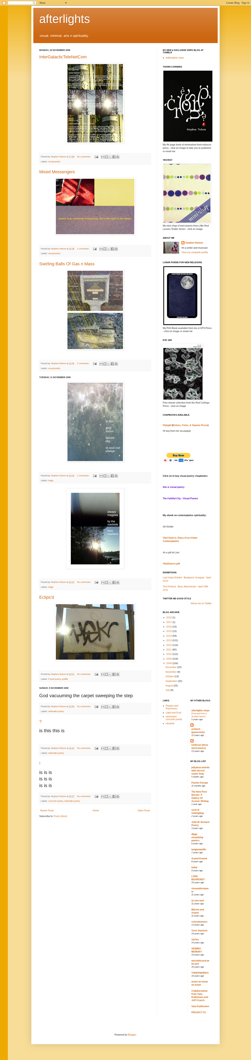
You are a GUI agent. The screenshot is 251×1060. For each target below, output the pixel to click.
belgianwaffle (198, 849)
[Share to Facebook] (114, 157)
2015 (169, 631)
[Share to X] (110, 157)
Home (96, 810)
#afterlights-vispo (175, 57)
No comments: (84, 156)
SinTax (195, 939)
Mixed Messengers (57, 171)
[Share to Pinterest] (118, 157)
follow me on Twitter (201, 603)
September (172, 681)
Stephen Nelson (194, 242)
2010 (169, 654)
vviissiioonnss (199, 921)
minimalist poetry (56, 711)
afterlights (64, 18)
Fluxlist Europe (199, 782)
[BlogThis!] (106, 157)
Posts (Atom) (60, 816)
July (168, 690)
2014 (169, 636)
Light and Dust (173, 712)
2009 (169, 658)
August (170, 685)
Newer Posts (47, 810)
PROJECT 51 (198, 1012)
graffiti (65, 679)
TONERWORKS (200, 973)
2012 (169, 645)
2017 (169, 622)
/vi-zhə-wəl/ (197, 900)
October (170, 676)
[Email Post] (96, 156)
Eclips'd (46, 597)
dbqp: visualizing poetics (197, 837)
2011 (169, 649)
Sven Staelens (199, 930)
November (171, 672)
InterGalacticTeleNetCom (63, 56)
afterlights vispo (200, 710)
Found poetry (54, 679)
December (171, 667)
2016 (169, 626)
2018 (169, 617)
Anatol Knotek (199, 858)
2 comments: (83, 248)
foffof (194, 867)
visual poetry (54, 161)
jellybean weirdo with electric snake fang (200, 770)
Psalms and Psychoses (172, 707)
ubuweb (170, 723)
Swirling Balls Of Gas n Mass (67, 263)
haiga (50, 480)
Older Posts (144, 810)
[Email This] (103, 157)
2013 (169, 640)
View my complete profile (194, 252)
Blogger (132, 1034)
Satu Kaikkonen (200, 1006)
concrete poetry (55, 801)
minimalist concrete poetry (174, 718)
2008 (169, 663)
